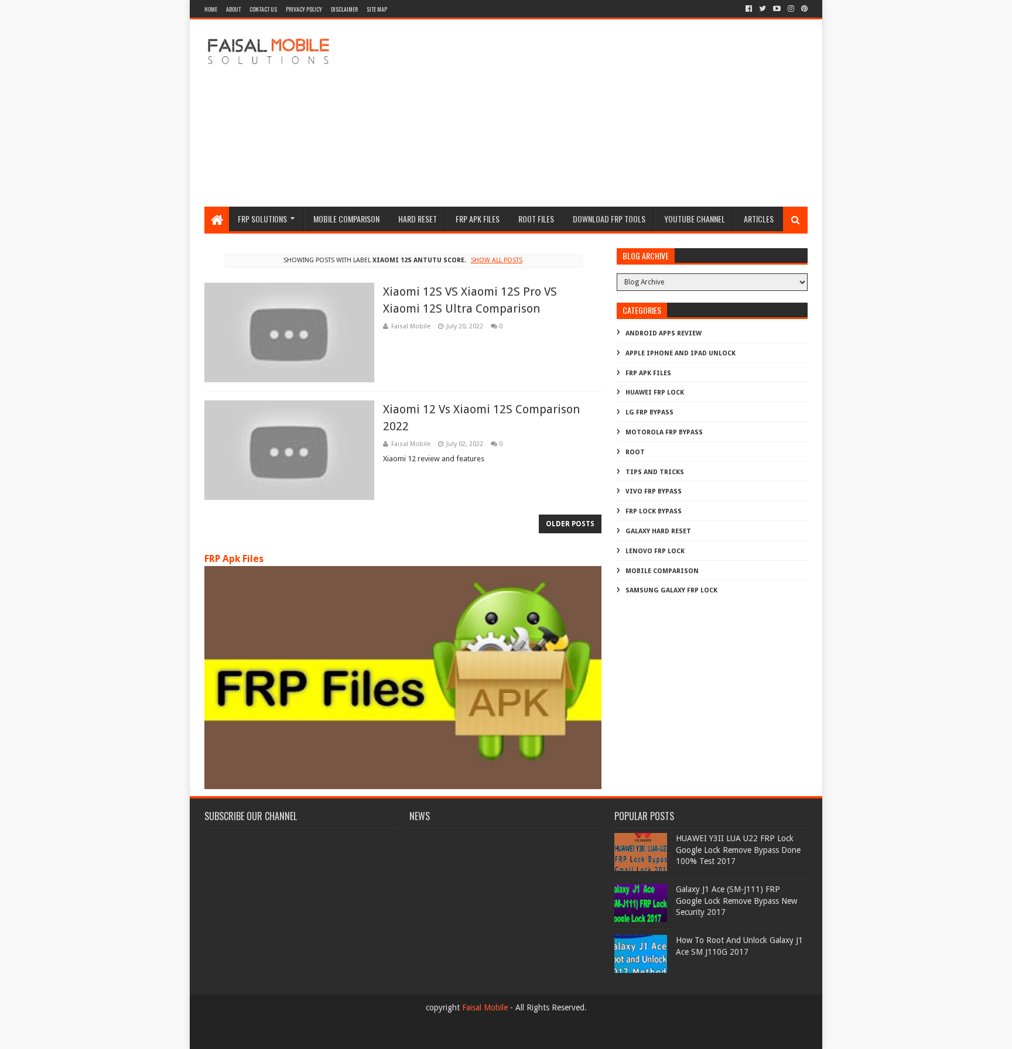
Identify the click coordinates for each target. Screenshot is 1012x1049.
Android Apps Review (663, 333)
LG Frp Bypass (649, 412)
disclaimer (344, 9)
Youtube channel (694, 218)
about (233, 9)
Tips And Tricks (654, 472)
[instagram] (790, 9)
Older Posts (570, 524)
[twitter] (762, 9)
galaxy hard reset (658, 531)
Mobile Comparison (346, 218)
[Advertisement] (594, 113)
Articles (759, 218)
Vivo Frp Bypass (653, 491)
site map (377, 9)
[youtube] (777, 9)
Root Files (536, 218)
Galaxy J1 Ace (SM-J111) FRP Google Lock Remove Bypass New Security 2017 (736, 901)
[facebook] (748, 9)
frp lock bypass (653, 511)
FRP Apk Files (234, 558)
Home (210, 9)
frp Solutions (262, 218)
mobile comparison (662, 571)
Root (635, 452)
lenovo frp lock (655, 551)
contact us (263, 9)
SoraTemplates (268, 1035)
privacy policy (304, 9)
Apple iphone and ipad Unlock (680, 353)
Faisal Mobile (485, 1007)
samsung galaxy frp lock (671, 590)
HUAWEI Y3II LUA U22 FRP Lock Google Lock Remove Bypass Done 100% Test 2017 (738, 850)
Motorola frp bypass (664, 432)
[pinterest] (803, 9)
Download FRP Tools (609, 218)
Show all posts (496, 260)
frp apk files (478, 218)
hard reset (417, 218)
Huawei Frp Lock (654, 392)
